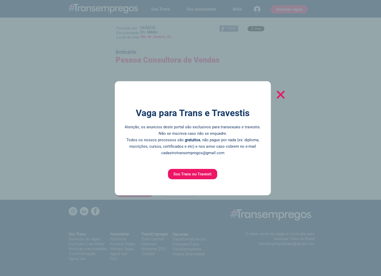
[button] (192, 174)
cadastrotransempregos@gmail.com (192, 153)
